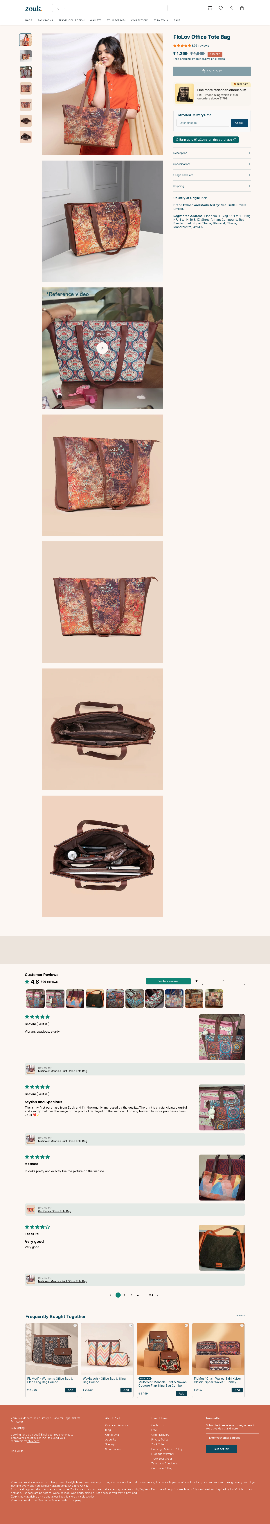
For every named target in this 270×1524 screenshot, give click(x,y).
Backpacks (45, 20)
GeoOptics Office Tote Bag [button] (54, 1211)
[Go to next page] (159, 1295)
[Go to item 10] (214, 998)
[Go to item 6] (25, 120)
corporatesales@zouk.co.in (27, 1437)
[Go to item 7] (25, 137)
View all (240, 1315)
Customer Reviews (116, 1425)
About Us (110, 1439)
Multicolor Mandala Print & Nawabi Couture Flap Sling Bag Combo (162, 1383)
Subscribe (221, 1449)
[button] (182, 45)
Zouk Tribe (157, 1444)
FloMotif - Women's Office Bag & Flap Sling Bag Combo (50, 1380)
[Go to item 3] (25, 72)
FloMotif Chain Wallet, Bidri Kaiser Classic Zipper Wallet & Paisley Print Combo (217, 1380)
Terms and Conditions (164, 1463)
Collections (140, 20)
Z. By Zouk (161, 20)
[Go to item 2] (25, 56)
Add (70, 1390)
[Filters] (196, 981)
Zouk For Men (116, 20)
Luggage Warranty (162, 1453)
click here (33, 1441)
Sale (177, 20)
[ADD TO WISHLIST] (75, 1325)
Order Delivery (160, 1434)
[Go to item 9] (194, 998)
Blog (108, 1429)
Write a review (168, 981)
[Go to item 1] (25, 39)
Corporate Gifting (161, 1468)
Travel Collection (72, 20)
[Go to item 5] (25, 104)
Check (239, 123)
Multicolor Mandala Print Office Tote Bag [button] (62, 1071)
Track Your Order (161, 1458)
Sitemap (110, 1444)
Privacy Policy (159, 1439)
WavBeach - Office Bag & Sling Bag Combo (104, 1380)
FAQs (154, 1429)
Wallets (96, 20)
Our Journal (112, 1434)
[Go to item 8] (174, 998)
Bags (28, 20)
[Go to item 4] (25, 88)
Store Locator (113, 1449)
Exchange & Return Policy (166, 1449)
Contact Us (158, 1425)
